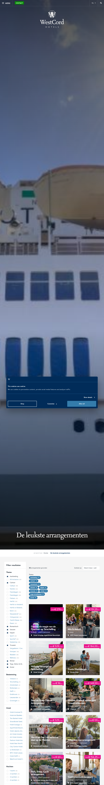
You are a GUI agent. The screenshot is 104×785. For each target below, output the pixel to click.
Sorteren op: (78, 568)
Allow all (82, 404)
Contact (19, 3)
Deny (22, 404)
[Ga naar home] (52, 19)
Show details (88, 397)
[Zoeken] (101, 3)
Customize (50, 404)
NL (93, 3)
